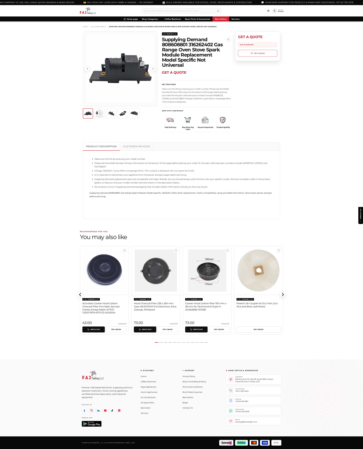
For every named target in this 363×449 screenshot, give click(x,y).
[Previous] (80, 295)
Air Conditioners (148, 397)
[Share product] (228, 39)
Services (144, 413)
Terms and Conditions (192, 387)
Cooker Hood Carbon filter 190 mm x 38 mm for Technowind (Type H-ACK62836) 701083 (205, 306)
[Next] (283, 295)
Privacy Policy (188, 376)
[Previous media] (87, 69)
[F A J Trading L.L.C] (88, 11)
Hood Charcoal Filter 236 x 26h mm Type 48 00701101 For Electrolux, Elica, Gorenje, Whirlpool (155, 306)
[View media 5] (134, 113)
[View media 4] (123, 113)
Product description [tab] (101, 146)
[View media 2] (99, 113)
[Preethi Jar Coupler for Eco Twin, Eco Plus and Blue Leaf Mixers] (258, 270)
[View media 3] (111, 113)
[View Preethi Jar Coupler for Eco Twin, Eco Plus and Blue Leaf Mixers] (278, 250)
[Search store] (218, 11)
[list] (181, 294)
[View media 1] (88, 113)
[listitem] (84, 410)
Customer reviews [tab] (136, 146)
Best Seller (145, 408)
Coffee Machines (148, 381)
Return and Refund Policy (194, 381)
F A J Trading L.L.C (169, 34)
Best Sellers (187, 397)
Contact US (187, 408)
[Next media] (153, 69)
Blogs (185, 402)
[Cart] (268, 10)
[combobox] (181, 10)
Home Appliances (149, 392)
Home (85, 27)
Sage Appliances (148, 387)
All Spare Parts (98, 27)
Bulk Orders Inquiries (192, 392)
